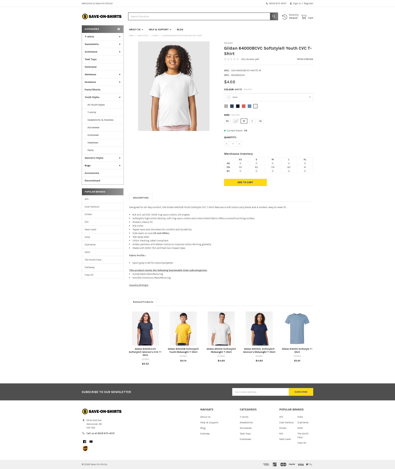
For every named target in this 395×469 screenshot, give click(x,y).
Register (308, 3)
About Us (135, 29)
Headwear (90, 82)
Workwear (90, 74)
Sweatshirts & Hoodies (100, 119)
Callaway (89, 267)
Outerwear (91, 66)
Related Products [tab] (143, 301)
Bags (88, 165)
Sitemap (205, 433)
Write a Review (305, 58)
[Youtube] (91, 441)
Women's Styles (94, 157)
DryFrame (90, 244)
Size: (232, 114)
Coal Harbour (92, 206)
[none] (173, 86)
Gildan (88, 214)
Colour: (238, 89)
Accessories (92, 173)
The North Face (93, 259)
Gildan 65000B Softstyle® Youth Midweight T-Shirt (183, 350)
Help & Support (159, 29)
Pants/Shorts (92, 89)
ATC (87, 199)
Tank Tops (91, 59)
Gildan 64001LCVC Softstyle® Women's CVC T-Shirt (145, 352)
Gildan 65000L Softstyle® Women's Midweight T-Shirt (259, 350)
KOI (87, 221)
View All (89, 274)
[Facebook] (84, 441)
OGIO (87, 252)
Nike (87, 237)
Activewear (91, 51)
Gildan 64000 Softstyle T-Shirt (297, 350)
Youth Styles (92, 97)
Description (140, 197)
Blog (180, 29)
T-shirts (89, 36)
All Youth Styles (96, 104)
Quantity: (230, 137)
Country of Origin (138, 285)
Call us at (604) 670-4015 (100, 433)
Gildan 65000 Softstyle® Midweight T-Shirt (221, 350)
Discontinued (92, 180)
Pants (90, 150)
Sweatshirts (92, 44)
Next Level (90, 229)
